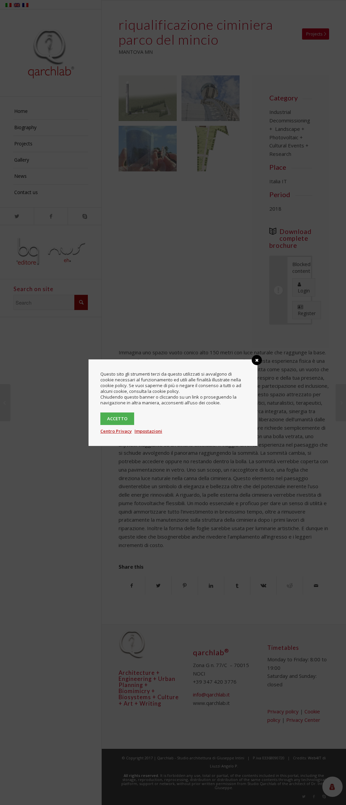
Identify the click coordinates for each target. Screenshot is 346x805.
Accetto (117, 419)
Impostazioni (148, 431)
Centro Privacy (116, 431)
